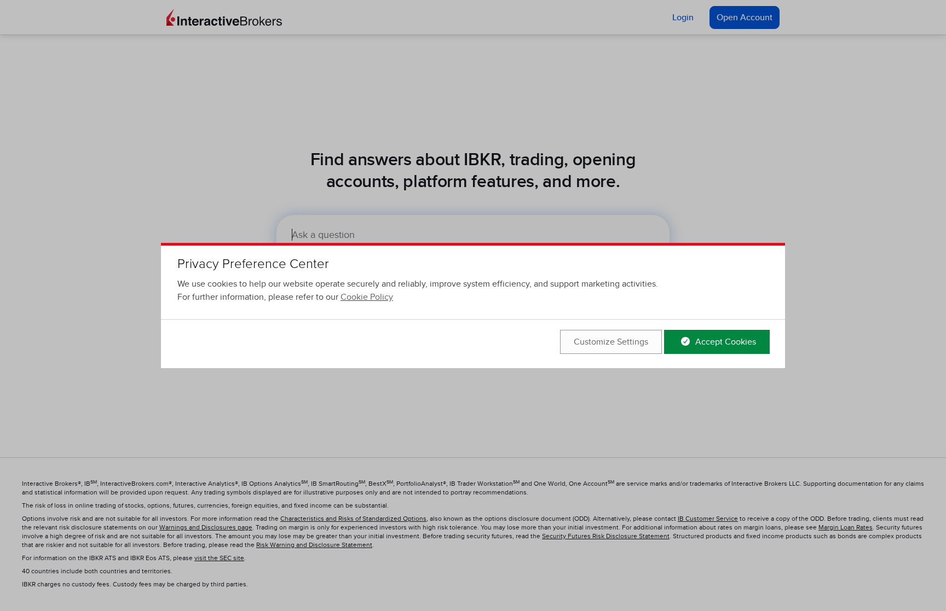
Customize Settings (611, 341)
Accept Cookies (724, 341)
